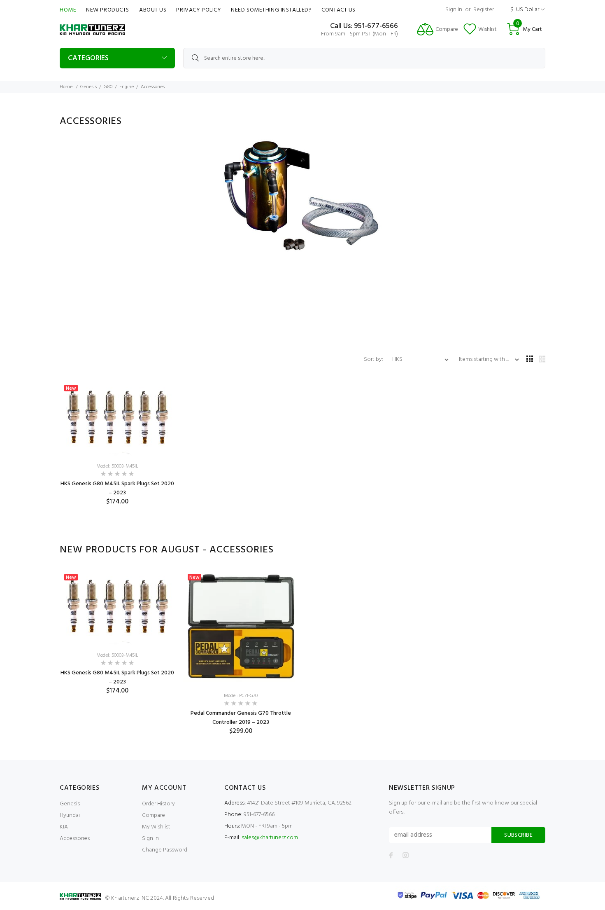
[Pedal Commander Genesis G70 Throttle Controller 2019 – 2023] (240, 627)
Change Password (164, 850)
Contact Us (338, 10)
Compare (153, 815)
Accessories (75, 838)
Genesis (88, 87)
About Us (152, 10)
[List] (542, 360)
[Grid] (530, 360)
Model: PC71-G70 (241, 696)
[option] (117, 632)
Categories (88, 58)
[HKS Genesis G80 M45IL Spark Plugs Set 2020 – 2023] (117, 418)
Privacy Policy (198, 10)
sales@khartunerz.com (270, 837)
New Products (107, 10)
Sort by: (374, 359)
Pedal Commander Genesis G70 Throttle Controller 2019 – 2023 (241, 718)
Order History (158, 804)
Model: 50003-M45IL (117, 466)
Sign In (453, 10)
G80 (108, 87)
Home (68, 10)
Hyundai (70, 815)
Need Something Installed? (271, 10)
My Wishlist (156, 827)
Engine (126, 87)
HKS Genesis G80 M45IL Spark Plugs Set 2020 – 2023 (117, 488)
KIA (64, 827)
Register (483, 10)
